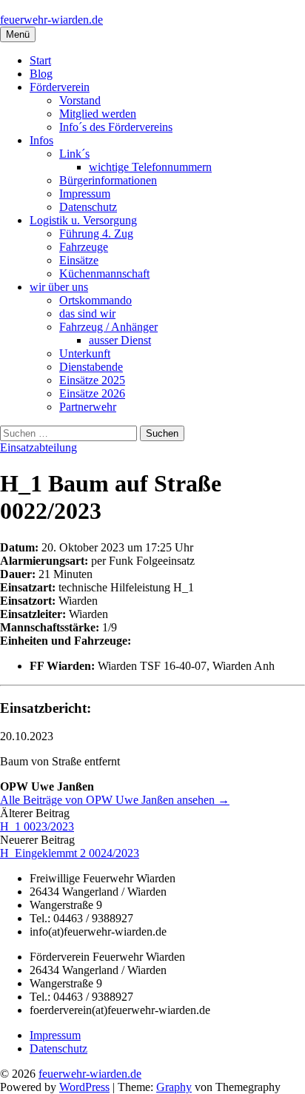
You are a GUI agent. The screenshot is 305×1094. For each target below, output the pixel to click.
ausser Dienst (120, 340)
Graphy (174, 1087)
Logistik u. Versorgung (83, 220)
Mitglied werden (97, 113)
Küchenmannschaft (104, 273)
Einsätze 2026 (92, 393)
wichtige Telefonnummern (150, 167)
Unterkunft (84, 353)
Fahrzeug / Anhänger (108, 327)
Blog (41, 73)
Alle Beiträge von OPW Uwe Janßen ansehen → (114, 799)
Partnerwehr (87, 406)
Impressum (84, 193)
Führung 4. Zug (96, 233)
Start (40, 60)
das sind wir (87, 313)
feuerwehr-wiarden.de (51, 19)
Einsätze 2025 (92, 380)
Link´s (74, 153)
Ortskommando (95, 300)
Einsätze (78, 260)
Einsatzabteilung (38, 447)
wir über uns (59, 287)
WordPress (84, 1087)
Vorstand (80, 100)
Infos (41, 140)
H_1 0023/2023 (37, 826)
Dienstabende (91, 366)
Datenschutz (88, 207)
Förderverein (60, 87)
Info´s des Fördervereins (115, 127)
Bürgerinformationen (108, 180)
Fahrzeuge (83, 247)
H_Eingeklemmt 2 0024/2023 (69, 853)
